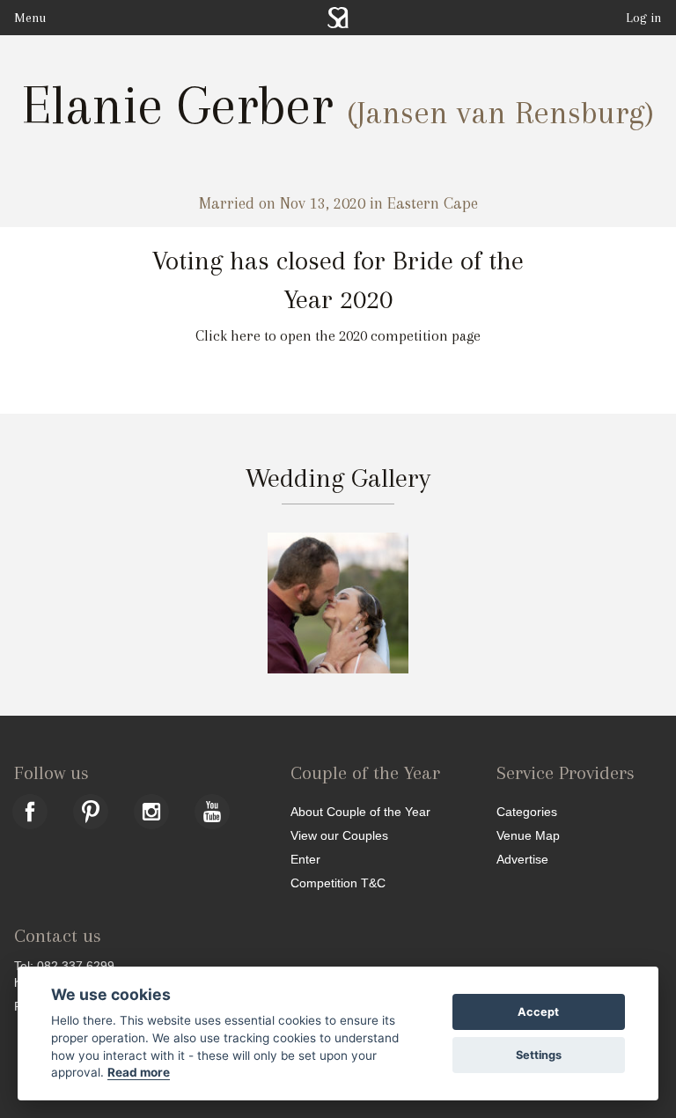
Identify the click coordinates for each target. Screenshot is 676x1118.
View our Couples (339, 835)
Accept (538, 1012)
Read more (138, 1072)
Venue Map (528, 835)
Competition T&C (338, 882)
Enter (305, 858)
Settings (539, 1055)
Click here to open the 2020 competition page (338, 335)
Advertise (522, 858)
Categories (526, 811)
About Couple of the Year (360, 811)
